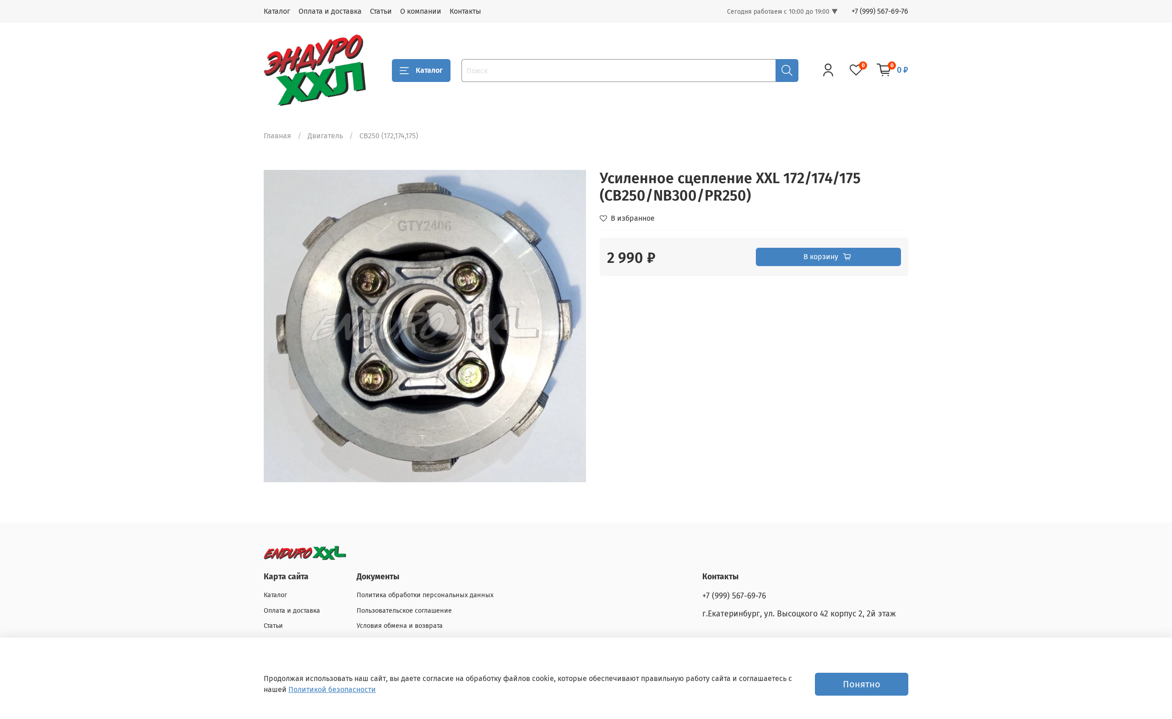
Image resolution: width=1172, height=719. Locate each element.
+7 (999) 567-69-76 (880, 11)
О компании (420, 11)
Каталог (277, 11)
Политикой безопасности (332, 689)
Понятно (861, 684)
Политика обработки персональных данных (425, 595)
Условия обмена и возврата (400, 626)
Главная (277, 135)
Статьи (381, 11)
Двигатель (325, 135)
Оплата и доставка (330, 11)
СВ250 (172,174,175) (388, 135)
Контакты (465, 11)
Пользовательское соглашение (404, 611)
